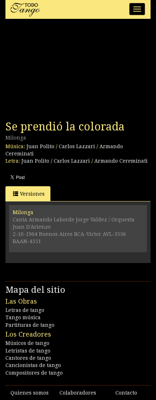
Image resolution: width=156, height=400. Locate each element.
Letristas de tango (27, 351)
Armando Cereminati (121, 161)
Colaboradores (77, 393)
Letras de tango (24, 310)
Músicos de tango (27, 343)
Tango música (23, 317)
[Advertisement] (59, 71)
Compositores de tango (34, 373)
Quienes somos (30, 393)
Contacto (126, 393)
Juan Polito (40, 146)
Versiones (32, 194)
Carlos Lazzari (77, 146)
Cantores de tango (28, 358)
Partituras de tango (29, 325)
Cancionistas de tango (33, 365)
